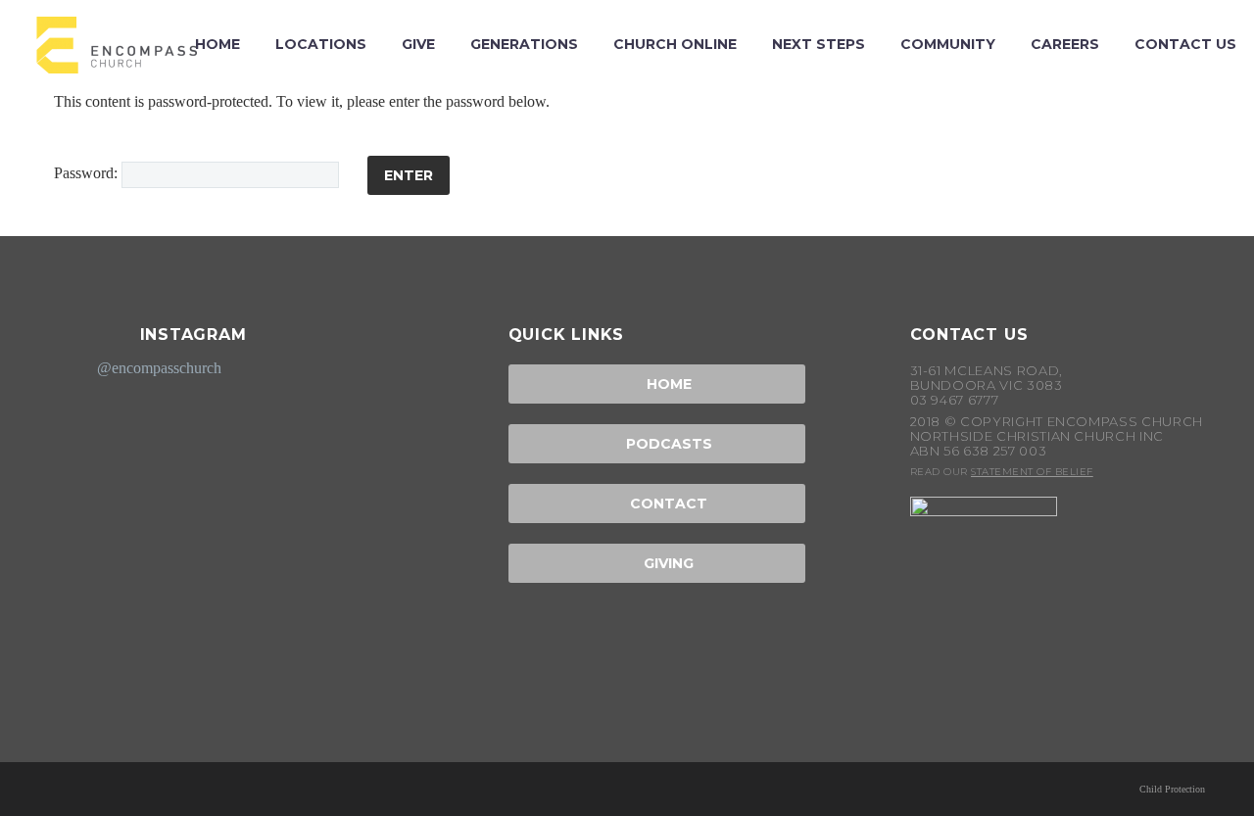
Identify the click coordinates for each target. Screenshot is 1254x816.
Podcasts (657, 443)
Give (418, 44)
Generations (524, 44)
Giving (656, 563)
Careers (1065, 44)
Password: (87, 173)
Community (947, 44)
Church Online (675, 44)
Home (657, 384)
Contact (656, 503)
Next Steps (818, 44)
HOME (217, 44)
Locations (320, 44)
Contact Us (1185, 44)
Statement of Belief (1032, 471)
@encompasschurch (159, 368)
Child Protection (1172, 789)
